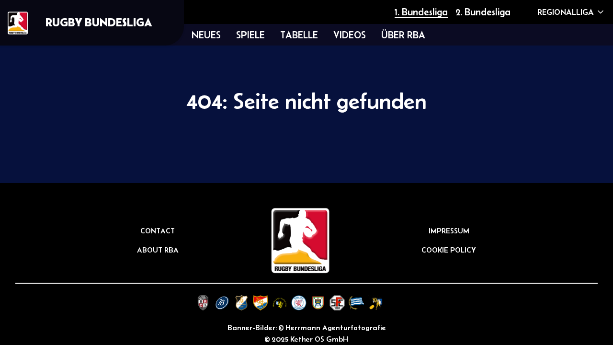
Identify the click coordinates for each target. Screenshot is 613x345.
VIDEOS (349, 34)
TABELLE (299, 34)
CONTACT (157, 231)
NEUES (206, 34)
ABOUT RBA (158, 250)
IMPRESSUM (449, 231)
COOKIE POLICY (448, 250)
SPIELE (250, 34)
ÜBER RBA (403, 34)
